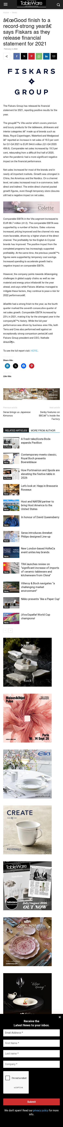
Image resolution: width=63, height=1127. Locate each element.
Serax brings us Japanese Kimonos (17, 414)
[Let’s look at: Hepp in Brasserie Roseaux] (11, 489)
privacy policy (40, 1110)
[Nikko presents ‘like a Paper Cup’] (11, 602)
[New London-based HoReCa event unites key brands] (11, 552)
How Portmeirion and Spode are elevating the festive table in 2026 (40, 474)
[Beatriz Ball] (31, 207)
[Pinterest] (31, 56)
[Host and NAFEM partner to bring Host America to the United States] (11, 505)
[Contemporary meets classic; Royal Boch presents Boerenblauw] (11, 458)
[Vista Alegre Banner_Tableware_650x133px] (31, 394)
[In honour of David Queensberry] (11, 521)
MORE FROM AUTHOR (43, 430)
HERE (34, 350)
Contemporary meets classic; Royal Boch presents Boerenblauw (39, 458)
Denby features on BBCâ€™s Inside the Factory (49, 415)
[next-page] (10, 630)
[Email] (54, 56)
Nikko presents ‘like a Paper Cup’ (40, 599)
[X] (24, 56)
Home (6, 12)
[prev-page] (5, 630)
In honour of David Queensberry (40, 517)
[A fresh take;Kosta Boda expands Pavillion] (11, 442)
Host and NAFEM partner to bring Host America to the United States (37, 505)
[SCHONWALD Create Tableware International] (27, 853)
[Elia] (27, 797)
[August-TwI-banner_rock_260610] (27, 685)
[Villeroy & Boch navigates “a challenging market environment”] (11, 587)
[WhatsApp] (39, 56)
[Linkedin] (46, 56)
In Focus (7, 447)
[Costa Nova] (27, 965)
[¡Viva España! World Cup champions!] (11, 618)
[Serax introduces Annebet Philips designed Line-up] (11, 536)
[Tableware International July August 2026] (27, 909)
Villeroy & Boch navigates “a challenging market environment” (38, 587)
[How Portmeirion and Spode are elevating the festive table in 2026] (11, 474)
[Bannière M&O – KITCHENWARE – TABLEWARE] (27, 741)
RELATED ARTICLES (16, 430)
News (14, 12)
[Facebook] (16, 56)
